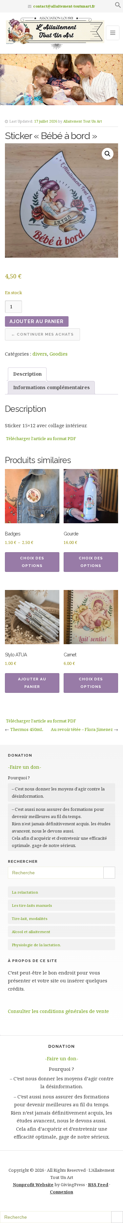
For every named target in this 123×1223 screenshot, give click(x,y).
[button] (118, 6)
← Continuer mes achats (42, 334)
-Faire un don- (24, 767)
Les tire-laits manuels (32, 905)
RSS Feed (98, 1185)
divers (39, 354)
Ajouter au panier (37, 321)
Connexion (61, 1192)
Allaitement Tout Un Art (82, 121)
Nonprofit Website (33, 1185)
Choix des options (32, 562)
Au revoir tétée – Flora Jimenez (82, 729)
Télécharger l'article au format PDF (41, 438)
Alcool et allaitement (31, 931)
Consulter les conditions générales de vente (58, 1011)
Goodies (59, 354)
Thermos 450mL (26, 729)
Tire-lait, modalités (29, 918)
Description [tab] (27, 374)
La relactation (25, 892)
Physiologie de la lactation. (36, 944)
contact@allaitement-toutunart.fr (64, 6)
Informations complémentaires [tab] (51, 387)
